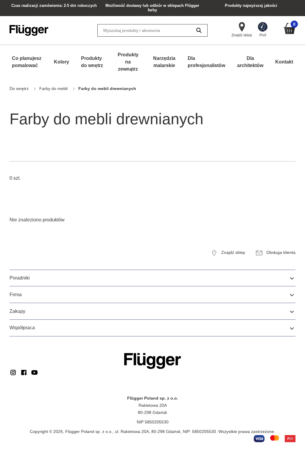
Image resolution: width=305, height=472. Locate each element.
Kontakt (284, 61)
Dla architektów (250, 62)
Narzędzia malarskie (164, 62)
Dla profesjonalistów (206, 62)
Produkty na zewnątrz (128, 62)
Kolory (61, 61)
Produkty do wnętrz (92, 62)
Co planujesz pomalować (26, 62)
